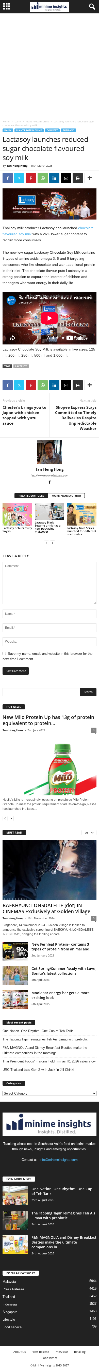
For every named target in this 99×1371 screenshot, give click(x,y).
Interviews (61, 1352)
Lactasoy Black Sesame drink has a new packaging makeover (47, 526)
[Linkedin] (54, 178)
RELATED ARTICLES (31, 495)
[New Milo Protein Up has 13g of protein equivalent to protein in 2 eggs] (49, 765)
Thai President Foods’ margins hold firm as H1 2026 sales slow (49, 1061)
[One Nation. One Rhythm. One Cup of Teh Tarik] (15, 1195)
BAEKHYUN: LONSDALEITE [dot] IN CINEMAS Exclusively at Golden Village (46, 908)
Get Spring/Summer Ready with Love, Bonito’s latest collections (63, 971)
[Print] (78, 178)
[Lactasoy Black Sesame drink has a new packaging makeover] (49, 511)
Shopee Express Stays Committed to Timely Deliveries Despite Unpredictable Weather (75, 418)
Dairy (17, 121)
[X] (19, 178)
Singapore (10, 1312)
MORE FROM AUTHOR (66, 495)
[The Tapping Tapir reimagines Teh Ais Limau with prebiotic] (15, 1220)
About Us (19, 1352)
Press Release (13, 1289)
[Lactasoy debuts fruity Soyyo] (17, 514)
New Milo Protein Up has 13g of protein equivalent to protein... (48, 720)
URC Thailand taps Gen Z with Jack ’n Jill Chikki (38, 1070)
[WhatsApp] (43, 178)
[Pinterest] (31, 178)
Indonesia (10, 1304)
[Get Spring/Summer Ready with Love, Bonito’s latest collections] (15, 975)
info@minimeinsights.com (59, 1160)
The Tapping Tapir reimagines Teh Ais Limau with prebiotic (45, 1039)
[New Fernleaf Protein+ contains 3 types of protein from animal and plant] (15, 951)
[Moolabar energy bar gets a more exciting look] (15, 999)
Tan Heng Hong (17, 165)
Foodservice (49, 1358)
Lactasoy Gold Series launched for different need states (81, 531)
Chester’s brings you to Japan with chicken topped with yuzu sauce (24, 415)
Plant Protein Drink (37, 121)
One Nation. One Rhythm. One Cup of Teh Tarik (38, 1031)
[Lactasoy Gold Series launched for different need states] (81, 514)
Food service (12, 1327)
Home (6, 121)
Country (52, 130)
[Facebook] (8, 178)
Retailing (80, 1352)
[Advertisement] (49, 65)
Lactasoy (21, 366)
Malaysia (9, 1281)
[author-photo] (49, 452)
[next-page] (52, 542)
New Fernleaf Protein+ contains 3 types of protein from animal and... (61, 946)
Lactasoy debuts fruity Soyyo (17, 529)
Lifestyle (9, 1319)
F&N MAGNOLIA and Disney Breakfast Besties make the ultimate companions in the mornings (45, 1050)
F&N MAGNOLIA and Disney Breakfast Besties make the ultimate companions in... (63, 1242)
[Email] (66, 178)
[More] (89, 178)
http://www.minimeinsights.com (49, 475)
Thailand (68, 130)
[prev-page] (46, 542)
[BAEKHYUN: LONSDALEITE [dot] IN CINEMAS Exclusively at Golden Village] (49, 870)
